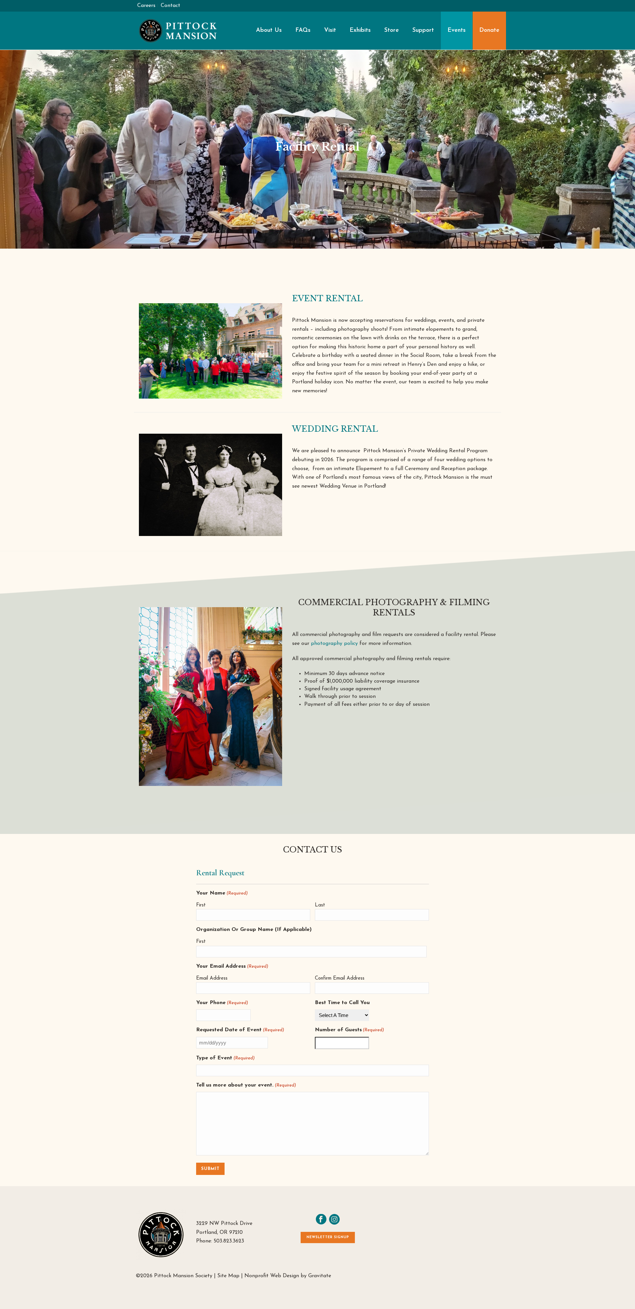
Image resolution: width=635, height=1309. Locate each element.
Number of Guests (349, 1030)
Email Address (212, 978)
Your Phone (222, 1002)
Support (423, 30)
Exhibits (360, 30)
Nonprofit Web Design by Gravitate (287, 1276)
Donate (489, 30)
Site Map (228, 1276)
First (201, 905)
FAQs (303, 30)
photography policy (334, 643)
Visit (330, 30)
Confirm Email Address (339, 978)
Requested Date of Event (240, 1030)
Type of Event (225, 1058)
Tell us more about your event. (246, 1085)
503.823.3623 (229, 1241)
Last (320, 905)
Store (391, 30)
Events (456, 30)
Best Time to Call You (342, 1002)
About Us (269, 30)
